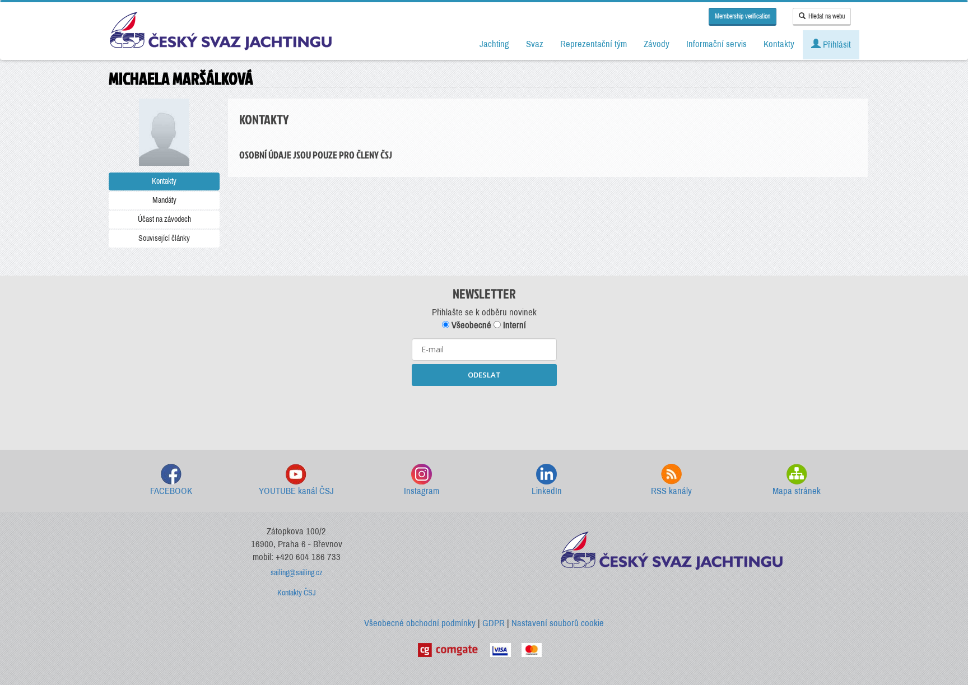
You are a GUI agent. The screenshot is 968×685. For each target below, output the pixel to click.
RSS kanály (671, 491)
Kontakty (164, 181)
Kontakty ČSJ (296, 593)
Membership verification (742, 16)
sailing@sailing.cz (297, 572)
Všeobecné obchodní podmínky (420, 623)
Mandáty (164, 200)
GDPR (493, 623)
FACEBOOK (171, 491)
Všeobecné (470, 325)
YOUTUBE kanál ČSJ (296, 491)
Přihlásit (836, 44)
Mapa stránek (796, 491)
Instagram (421, 491)
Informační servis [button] (716, 44)
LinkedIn (547, 491)
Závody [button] (656, 44)
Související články (164, 238)
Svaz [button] (534, 44)
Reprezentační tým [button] (593, 44)
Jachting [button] (494, 44)
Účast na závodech (164, 219)
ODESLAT (484, 375)
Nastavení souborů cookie (557, 623)
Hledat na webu (826, 16)
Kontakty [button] (779, 44)
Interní (513, 325)
